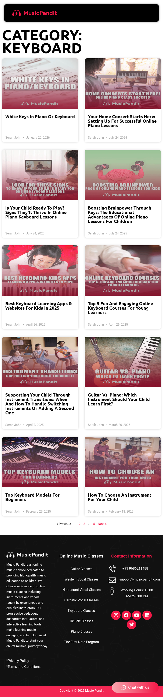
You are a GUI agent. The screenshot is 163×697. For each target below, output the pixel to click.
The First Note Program (81, 642)
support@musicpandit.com (139, 579)
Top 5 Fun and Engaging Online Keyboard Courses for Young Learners (120, 307)
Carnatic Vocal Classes (81, 600)
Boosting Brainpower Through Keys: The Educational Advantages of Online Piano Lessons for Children (119, 214)
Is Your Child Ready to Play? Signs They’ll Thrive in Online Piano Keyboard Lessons (36, 212)
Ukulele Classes (81, 621)
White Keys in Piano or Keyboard (40, 116)
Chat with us (138, 687)
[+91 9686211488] (112, 569)
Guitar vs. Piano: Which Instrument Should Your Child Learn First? (119, 399)
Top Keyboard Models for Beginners (32, 497)
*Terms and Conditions (23, 666)
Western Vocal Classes (81, 579)
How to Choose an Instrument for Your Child (119, 497)
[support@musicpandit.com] (112, 580)
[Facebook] (126, 615)
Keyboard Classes (81, 611)
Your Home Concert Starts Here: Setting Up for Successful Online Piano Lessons (122, 121)
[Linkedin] (147, 615)
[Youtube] (136, 615)
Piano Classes (81, 631)
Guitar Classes (81, 569)
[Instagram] (116, 615)
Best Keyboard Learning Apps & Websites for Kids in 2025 (38, 305)
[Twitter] (131, 624)
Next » (102, 524)
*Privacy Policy (17, 661)
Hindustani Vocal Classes (81, 590)
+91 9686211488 (135, 568)
